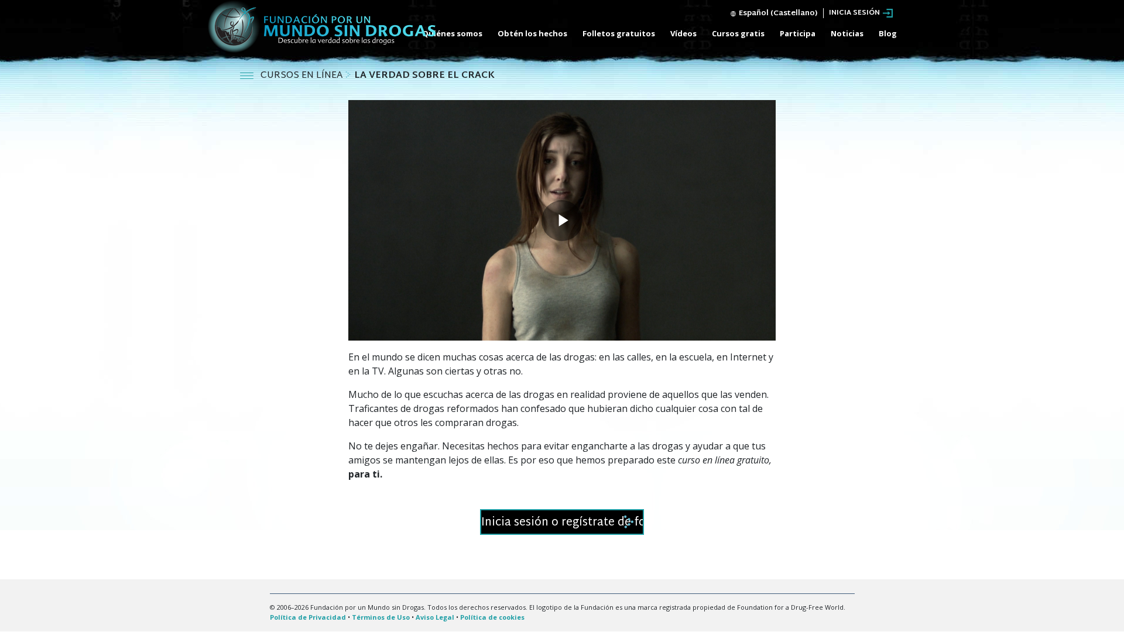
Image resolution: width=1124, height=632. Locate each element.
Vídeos (683, 33)
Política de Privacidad (308, 617)
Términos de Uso (381, 617)
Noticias (847, 33)
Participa (797, 33)
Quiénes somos (452, 33)
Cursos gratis (738, 33)
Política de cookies (492, 617)
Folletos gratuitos (618, 33)
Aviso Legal (435, 617)
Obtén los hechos (532, 33)
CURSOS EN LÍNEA (303, 75)
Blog (888, 33)
